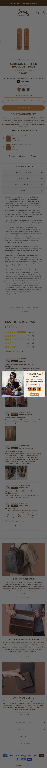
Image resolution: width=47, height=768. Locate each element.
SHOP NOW (34, 394)
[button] (34, 384)
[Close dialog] (43, 373)
